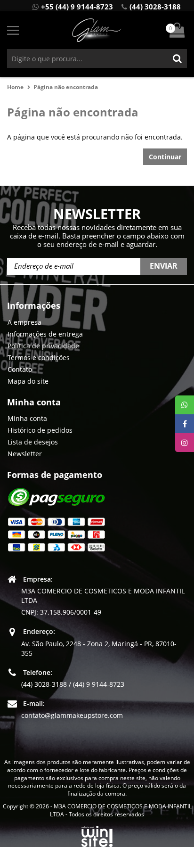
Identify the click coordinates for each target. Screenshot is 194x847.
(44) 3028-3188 (155, 6)
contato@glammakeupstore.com (72, 715)
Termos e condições (39, 357)
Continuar (165, 156)
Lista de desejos (33, 441)
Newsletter (25, 453)
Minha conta (27, 418)
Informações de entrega (45, 333)
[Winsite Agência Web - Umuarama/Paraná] (97, 835)
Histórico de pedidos (40, 430)
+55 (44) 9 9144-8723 (77, 6)
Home (15, 87)
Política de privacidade (43, 345)
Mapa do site (28, 381)
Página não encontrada (65, 87)
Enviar (164, 266)
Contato (20, 369)
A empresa (24, 322)
